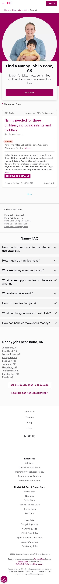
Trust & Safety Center (30, 467)
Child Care (29, 500)
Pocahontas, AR (10, 374)
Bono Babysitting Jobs (15, 215)
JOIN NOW (29, 92)
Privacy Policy (23, 561)
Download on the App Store (29, 447)
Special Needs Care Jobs (29, 537)
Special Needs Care (29, 504)
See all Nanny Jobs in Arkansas (30, 385)
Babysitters (29, 491)
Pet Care (29, 513)
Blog (29, 422)
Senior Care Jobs (29, 541)
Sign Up (51, 3)
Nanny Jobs (16, 10)
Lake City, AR (9, 360)
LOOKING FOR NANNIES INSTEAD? (29, 393)
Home (6, 10)
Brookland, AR (9, 351)
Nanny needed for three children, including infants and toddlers (28, 125)
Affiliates (29, 463)
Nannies (29, 495)
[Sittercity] (9, 3)
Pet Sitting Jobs (30, 546)
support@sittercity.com (34, 574)
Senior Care (29, 509)
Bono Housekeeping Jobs (16, 226)
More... (28, 148)
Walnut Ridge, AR (11, 354)
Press (29, 428)
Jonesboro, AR (9, 347)
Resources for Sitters (29, 480)
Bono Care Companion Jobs (17, 221)
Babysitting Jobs (29, 524)
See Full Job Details (17, 176)
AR (25, 10)
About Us (29, 411)
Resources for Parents (29, 476)
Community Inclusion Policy (29, 471)
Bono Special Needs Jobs (16, 224)
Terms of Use (39, 559)
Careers (30, 417)
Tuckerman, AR (10, 370)
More (7, 172)
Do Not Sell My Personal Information (29, 564)
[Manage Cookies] (4, 579)
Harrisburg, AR (9, 367)
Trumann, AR (9, 364)
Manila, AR (7, 377)
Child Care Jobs (29, 533)
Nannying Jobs (29, 528)
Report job (49, 183)
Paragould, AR (9, 357)
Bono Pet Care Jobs (13, 218)
